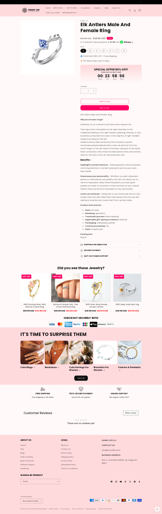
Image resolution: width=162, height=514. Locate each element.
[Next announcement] (140, 2)
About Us (64, 445)
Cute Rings (26, 367)
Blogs (22, 453)
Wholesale (24, 469)
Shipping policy (91, 509)
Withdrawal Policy (68, 465)
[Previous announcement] (21, 2)
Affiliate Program (27, 465)
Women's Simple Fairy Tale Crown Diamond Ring (65, 305)
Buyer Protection (27, 461)
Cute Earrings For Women (79, 369)
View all (81, 378)
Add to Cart (34, 311)
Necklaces (51, 367)
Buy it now (104, 108)
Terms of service (77, 509)
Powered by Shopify (40, 509)
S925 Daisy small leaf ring (127, 304)
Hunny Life (29, 509)
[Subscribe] (57, 481)
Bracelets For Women (101, 369)
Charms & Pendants (129, 367)
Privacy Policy (66, 461)
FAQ (22, 449)
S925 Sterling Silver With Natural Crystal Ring (35, 305)
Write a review (130, 413)
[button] (59, 8)
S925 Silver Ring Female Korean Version (96, 305)
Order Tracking (26, 457)
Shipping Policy (67, 457)
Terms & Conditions (69, 469)
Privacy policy (65, 509)
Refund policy (53, 509)
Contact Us (65, 449)
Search (23, 445)
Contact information (105, 509)
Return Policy (66, 453)
